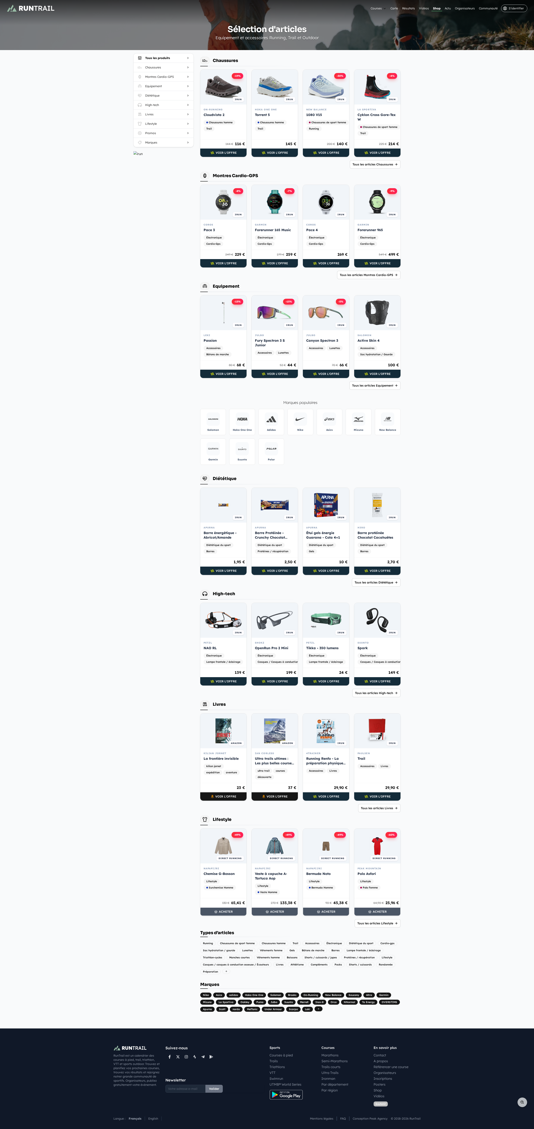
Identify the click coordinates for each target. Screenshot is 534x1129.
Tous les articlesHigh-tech (374, 693)
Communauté (488, 8)
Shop (437, 8)
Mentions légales (321, 1118)
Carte (394, 8)
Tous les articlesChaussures (373, 164)
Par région (329, 1090)
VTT (273, 1073)
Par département (334, 1084)
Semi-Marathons (334, 1061)
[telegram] (203, 1057)
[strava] (194, 1057)
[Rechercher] (522, 1102)
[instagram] (186, 1057)
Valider (214, 1089)
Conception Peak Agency (370, 1118)
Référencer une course (391, 1067)
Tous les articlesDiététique (374, 582)
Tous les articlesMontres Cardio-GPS (366, 275)
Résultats (408, 8)
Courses (376, 8)
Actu (448, 8)
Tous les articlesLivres (377, 808)
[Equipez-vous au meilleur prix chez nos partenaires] (164, 153)
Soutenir (380, 1103)
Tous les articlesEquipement (372, 385)
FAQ (343, 1118)
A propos (381, 1061)
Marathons (330, 1055)
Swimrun (276, 1078)
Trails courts (330, 1067)
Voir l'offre (226, 153)
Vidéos (424, 8)
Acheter (226, 912)
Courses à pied (281, 1055)
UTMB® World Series (285, 1084)
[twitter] (178, 1057)
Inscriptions (383, 1078)
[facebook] (169, 1057)
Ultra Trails (330, 1073)
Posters (379, 1084)
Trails (274, 1061)
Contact (380, 1055)
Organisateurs (465, 8)
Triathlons (277, 1067)
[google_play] (211, 1057)
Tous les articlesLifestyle (375, 923)
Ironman (328, 1078)
